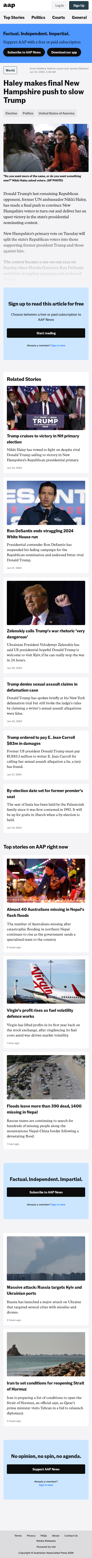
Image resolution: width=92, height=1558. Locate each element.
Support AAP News (46, 1469)
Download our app (64, 52)
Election (11, 113)
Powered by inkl (46, 1546)
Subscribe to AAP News (24, 52)
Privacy (31, 1535)
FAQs (43, 1535)
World (10, 70)
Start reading (46, 333)
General (79, 17)
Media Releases (46, 1540)
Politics (38, 17)
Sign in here (58, 345)
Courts (58, 17)
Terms (18, 1535)
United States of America (56, 113)
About (55, 1535)
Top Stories (14, 17)
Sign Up (78, 5)
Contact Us (71, 1535)
